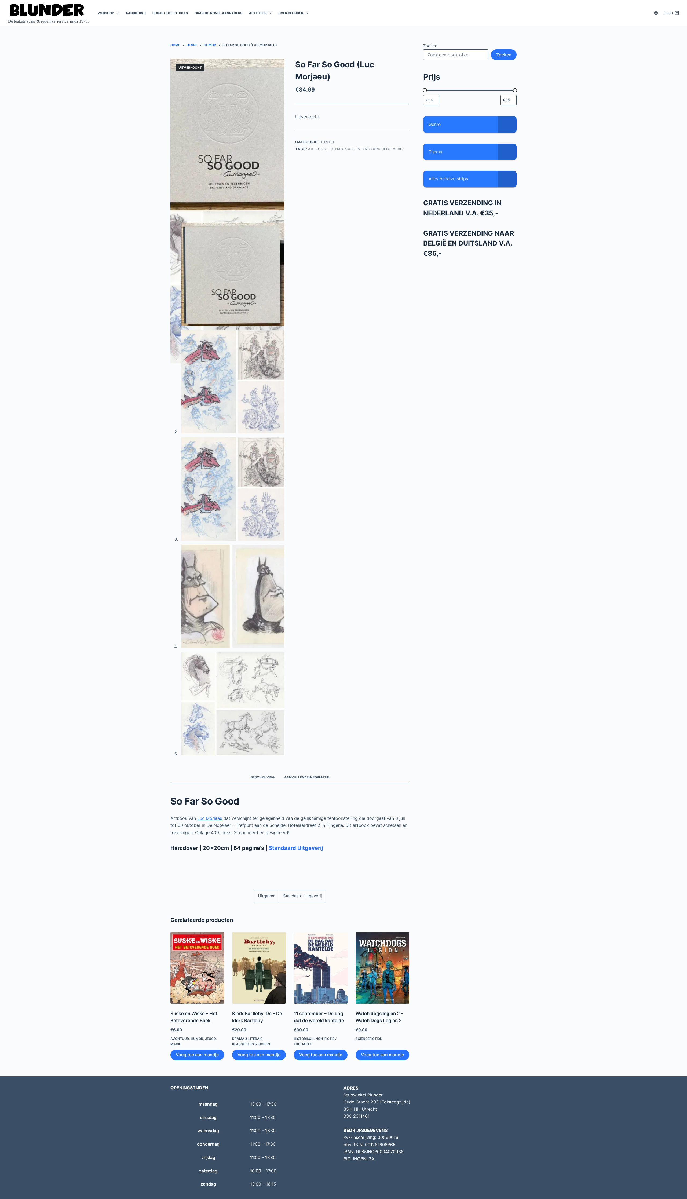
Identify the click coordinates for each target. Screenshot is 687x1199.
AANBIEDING (136, 13)
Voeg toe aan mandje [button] (197, 1054)
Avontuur (179, 1039)
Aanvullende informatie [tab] (306, 777)
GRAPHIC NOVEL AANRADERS (218, 13)
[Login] (656, 13)
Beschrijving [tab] (263, 777)
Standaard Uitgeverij (380, 149)
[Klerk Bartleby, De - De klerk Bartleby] (259, 968)
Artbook (317, 149)
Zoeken (430, 45)
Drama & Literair (247, 1039)
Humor (327, 142)
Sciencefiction (369, 1039)
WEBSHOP (106, 13)
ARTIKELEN (258, 13)
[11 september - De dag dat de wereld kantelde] (321, 968)
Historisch (304, 1039)
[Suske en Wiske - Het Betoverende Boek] (197, 968)
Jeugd (210, 1039)
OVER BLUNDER (290, 13)
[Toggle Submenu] (507, 124)
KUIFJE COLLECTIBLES (170, 13)
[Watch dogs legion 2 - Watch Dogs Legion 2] (382, 968)
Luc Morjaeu (342, 149)
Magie (175, 1044)
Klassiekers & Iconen (251, 1044)
